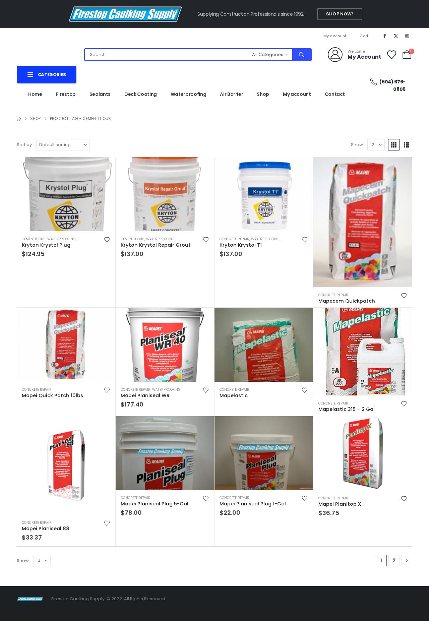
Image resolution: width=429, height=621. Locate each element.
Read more (401, 168)
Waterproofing (188, 94)
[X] (396, 36)
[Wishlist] (391, 54)
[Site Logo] (30, 599)
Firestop (66, 94)
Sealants (100, 94)
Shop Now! (339, 14)
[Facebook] (384, 36)
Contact (335, 94)
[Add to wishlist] (107, 239)
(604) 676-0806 (392, 85)
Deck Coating (140, 94)
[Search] (301, 54)
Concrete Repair (234, 239)
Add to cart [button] (104, 168)
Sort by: (25, 144)
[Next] (406, 560)
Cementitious (34, 239)
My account (335, 36)
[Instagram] (407, 36)
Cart (364, 36)
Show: (357, 144)
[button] (394, 144)
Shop (263, 94)
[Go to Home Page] (19, 118)
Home (35, 94)
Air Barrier (231, 94)
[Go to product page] (66, 194)
